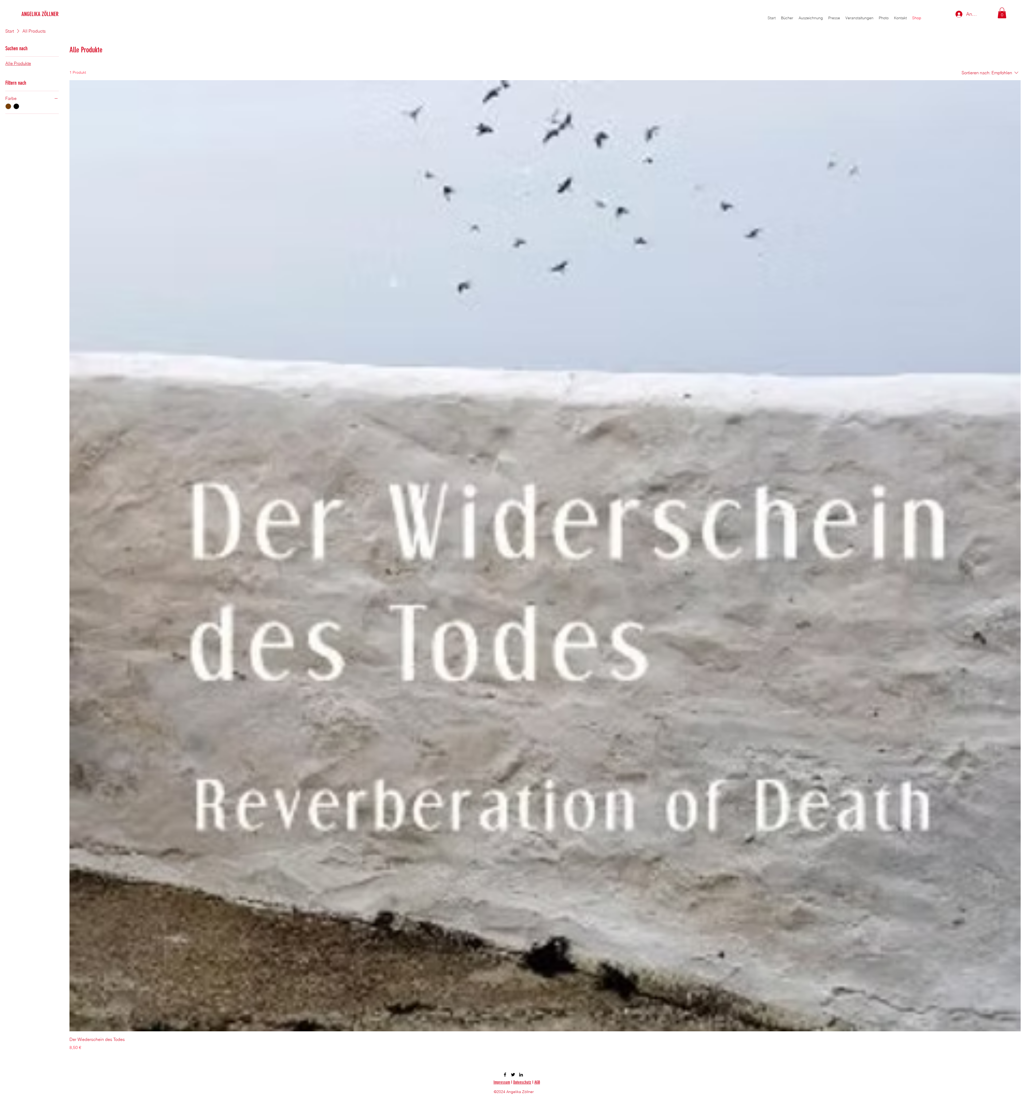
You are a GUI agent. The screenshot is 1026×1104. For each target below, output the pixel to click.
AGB (537, 1082)
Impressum (501, 1082)
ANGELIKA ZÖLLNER (40, 14)
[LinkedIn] (521, 1074)
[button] (1001, 12)
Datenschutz (522, 1082)
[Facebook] (505, 1074)
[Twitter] (513, 1074)
